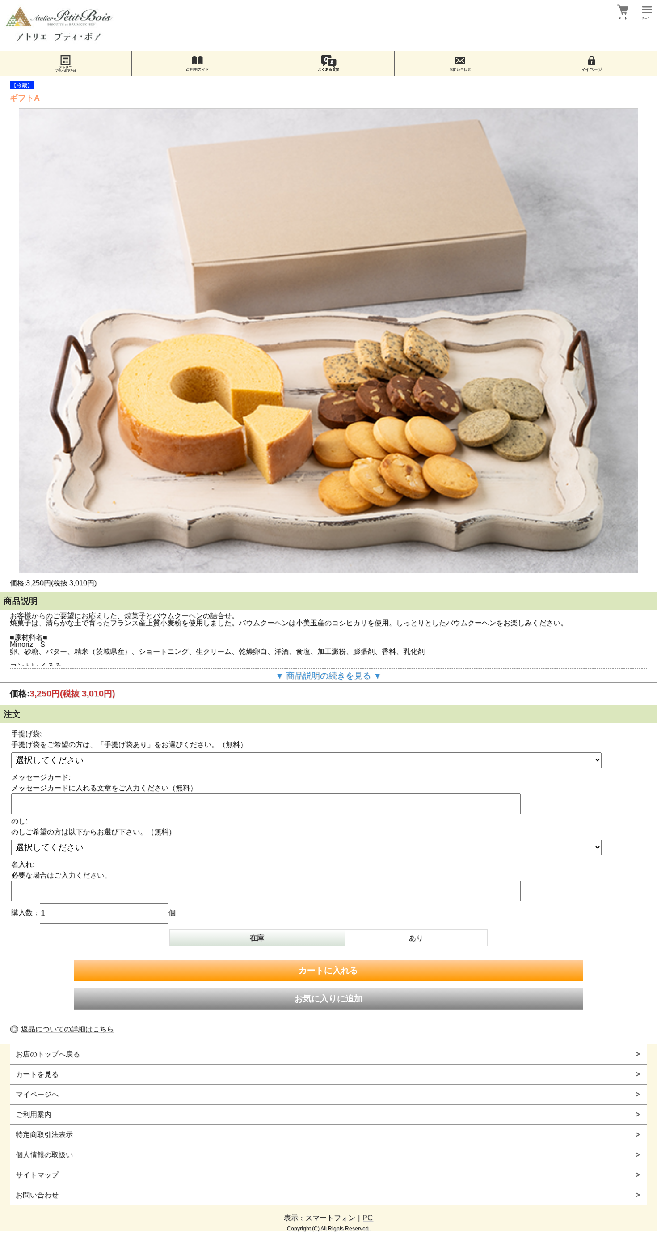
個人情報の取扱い (44, 1154)
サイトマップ (37, 1175)
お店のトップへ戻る (48, 1054)
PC (367, 1218)
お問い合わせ (37, 1195)
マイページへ (37, 1094)
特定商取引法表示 (44, 1134)
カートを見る (37, 1074)
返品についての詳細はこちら (67, 1029)
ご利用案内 (33, 1114)
